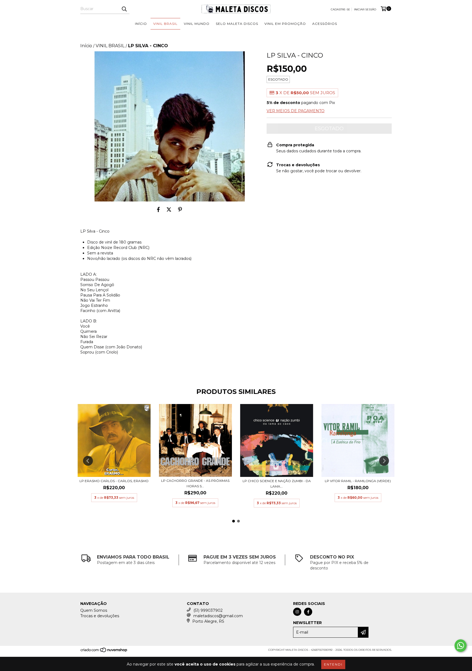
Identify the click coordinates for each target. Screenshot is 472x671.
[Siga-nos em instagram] (297, 612)
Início (86, 45)
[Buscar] (124, 9)
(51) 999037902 (208, 610)
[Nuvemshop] (104, 652)
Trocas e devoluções (99, 615)
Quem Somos (93, 610)
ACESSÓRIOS (324, 24)
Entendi (333, 664)
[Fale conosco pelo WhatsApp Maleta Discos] (461, 645)
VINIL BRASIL (165, 24)
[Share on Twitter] (169, 209)
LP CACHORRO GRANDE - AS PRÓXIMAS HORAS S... (195, 483)
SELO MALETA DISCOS (237, 24)
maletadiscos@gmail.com (218, 615)
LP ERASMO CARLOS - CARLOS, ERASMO (114, 481)
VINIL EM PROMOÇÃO (285, 24)
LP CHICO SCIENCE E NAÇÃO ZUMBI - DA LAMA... (277, 483)
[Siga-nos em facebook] (308, 612)
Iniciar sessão (365, 9)
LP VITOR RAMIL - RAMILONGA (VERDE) (358, 481)
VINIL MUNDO (197, 24)
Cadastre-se (340, 9)
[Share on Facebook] (158, 209)
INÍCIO (141, 24)
